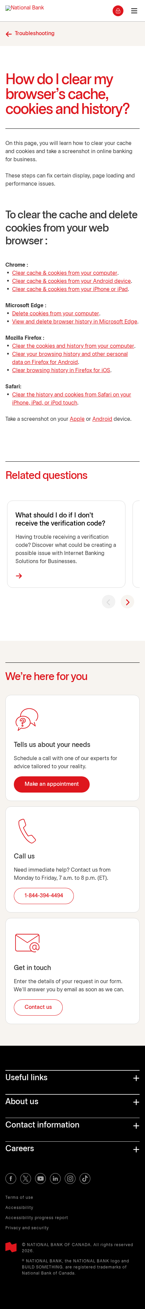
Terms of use (19, 1197)
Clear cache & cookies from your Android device (71, 281)
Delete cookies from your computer (55, 313)
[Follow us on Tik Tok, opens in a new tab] (85, 1178)
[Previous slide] (108, 601)
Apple (77, 419)
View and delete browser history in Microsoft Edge (74, 321)
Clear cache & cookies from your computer (64, 273)
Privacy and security (27, 1228)
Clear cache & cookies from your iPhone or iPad (70, 289)
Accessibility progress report (36, 1218)
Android (102, 419)
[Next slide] (127, 601)
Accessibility (19, 1208)
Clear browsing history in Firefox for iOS (61, 370)
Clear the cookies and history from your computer (73, 346)
